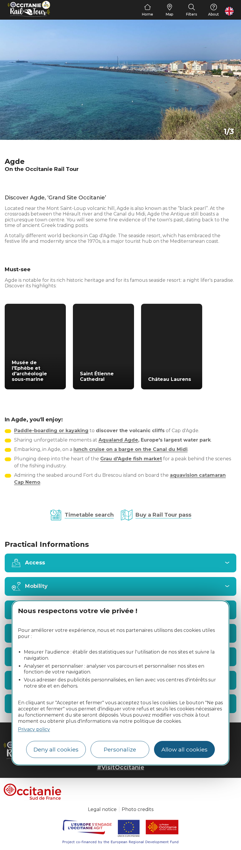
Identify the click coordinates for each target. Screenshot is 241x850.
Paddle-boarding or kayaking (51, 430)
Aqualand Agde (118, 440)
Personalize (120, 749)
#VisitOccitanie (120, 767)
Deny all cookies (56, 749)
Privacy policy (34, 729)
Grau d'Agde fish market (131, 459)
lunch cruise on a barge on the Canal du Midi (130, 449)
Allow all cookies (184, 749)
